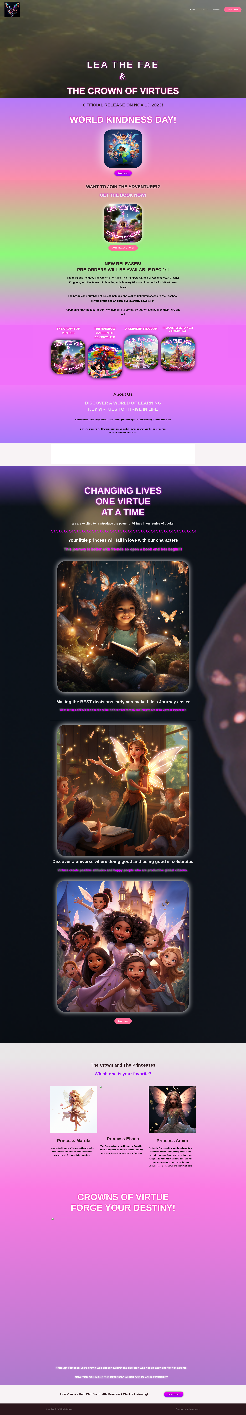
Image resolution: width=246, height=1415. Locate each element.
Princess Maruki (73, 1140)
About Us (216, 9)
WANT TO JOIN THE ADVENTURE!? (123, 186)
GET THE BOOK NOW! (123, 195)
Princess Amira (172, 1140)
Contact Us (203, 9)
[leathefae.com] (12, 9)
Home (192, 9)
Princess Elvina (123, 1138)
